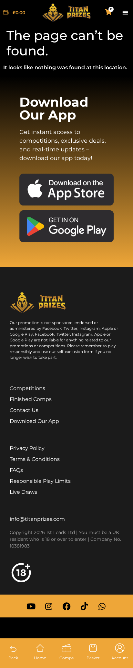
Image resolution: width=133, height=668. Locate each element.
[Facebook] (66, 606)
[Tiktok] (84, 606)
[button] (125, 12)
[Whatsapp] (102, 606)
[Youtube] (31, 606)
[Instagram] (49, 606)
